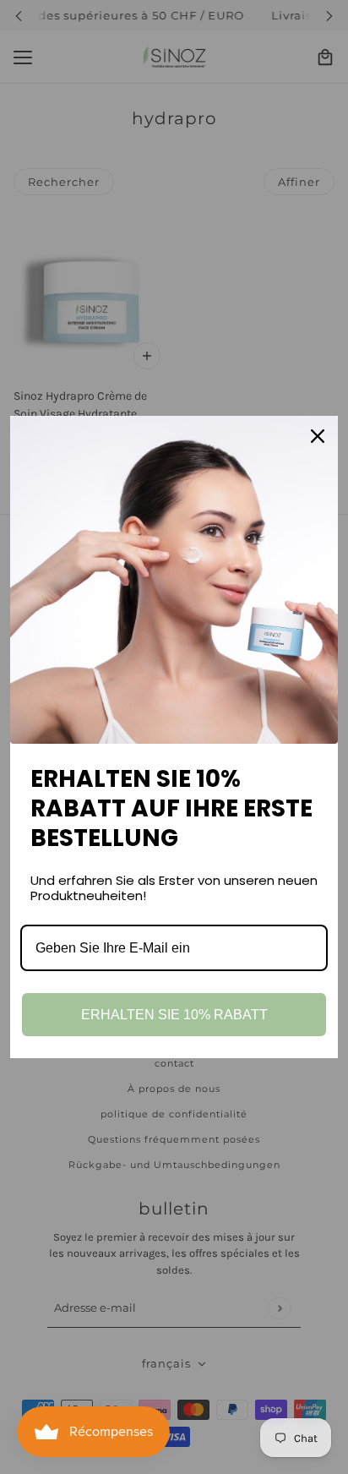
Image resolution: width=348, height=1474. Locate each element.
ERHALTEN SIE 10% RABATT (174, 1014)
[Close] (317, 436)
